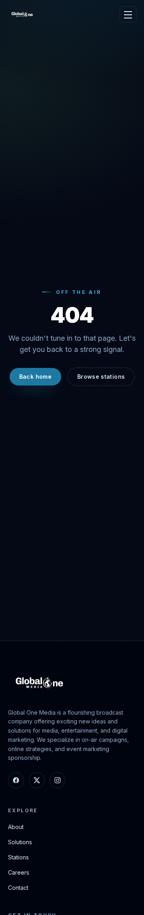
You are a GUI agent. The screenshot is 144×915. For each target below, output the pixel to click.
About (16, 826)
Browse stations (101, 376)
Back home (35, 376)
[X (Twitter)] (37, 780)
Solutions (20, 842)
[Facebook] (16, 780)
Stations (18, 857)
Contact (18, 887)
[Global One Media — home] (22, 14)
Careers (18, 872)
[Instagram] (58, 780)
